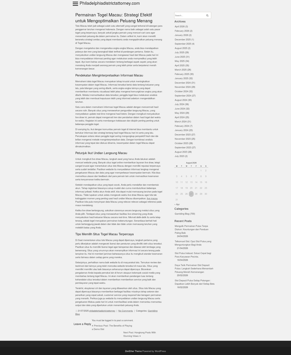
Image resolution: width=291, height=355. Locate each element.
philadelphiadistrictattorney (102, 310)
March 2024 (181, 121)
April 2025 (180, 65)
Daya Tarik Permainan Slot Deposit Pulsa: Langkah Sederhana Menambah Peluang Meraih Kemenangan (194, 268)
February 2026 (182, 30)
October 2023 (181, 143)
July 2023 (179, 156)
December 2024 (183, 82)
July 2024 (179, 104)
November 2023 (183, 138)
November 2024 (183, 87)
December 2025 (183, 39)
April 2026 (180, 26)
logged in (109, 320)
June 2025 (180, 56)
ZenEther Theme (133, 351)
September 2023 (183, 147)
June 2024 (180, 108)
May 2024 (180, 112)
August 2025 (181, 48)
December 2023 (183, 134)
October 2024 (181, 91)
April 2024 (180, 117)
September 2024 (183, 95)
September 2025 (183, 43)
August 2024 (181, 100)
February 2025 (182, 74)
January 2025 (181, 78)
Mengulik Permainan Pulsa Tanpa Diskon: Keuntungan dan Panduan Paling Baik (191, 229)
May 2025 (180, 61)
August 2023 (181, 151)
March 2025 (181, 69)
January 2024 (181, 130)
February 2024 (182, 126)
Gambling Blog (182, 213)
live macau (152, 198)
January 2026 (181, 35)
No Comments (125, 310)
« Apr (177, 204)
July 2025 (179, 52)
